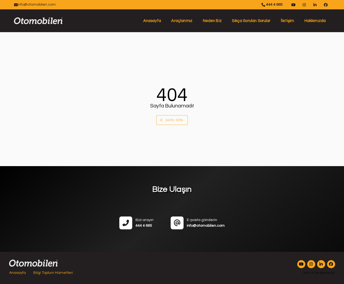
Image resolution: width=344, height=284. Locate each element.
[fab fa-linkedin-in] (321, 264)
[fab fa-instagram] (311, 264)
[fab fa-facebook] (331, 264)
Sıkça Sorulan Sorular (251, 21)
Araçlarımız (181, 21)
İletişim (287, 21)
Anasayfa (152, 21)
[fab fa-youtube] (301, 264)
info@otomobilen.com (37, 4)
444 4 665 (274, 4)
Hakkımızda (315, 21)
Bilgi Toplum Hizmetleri (53, 273)
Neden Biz (212, 21)
